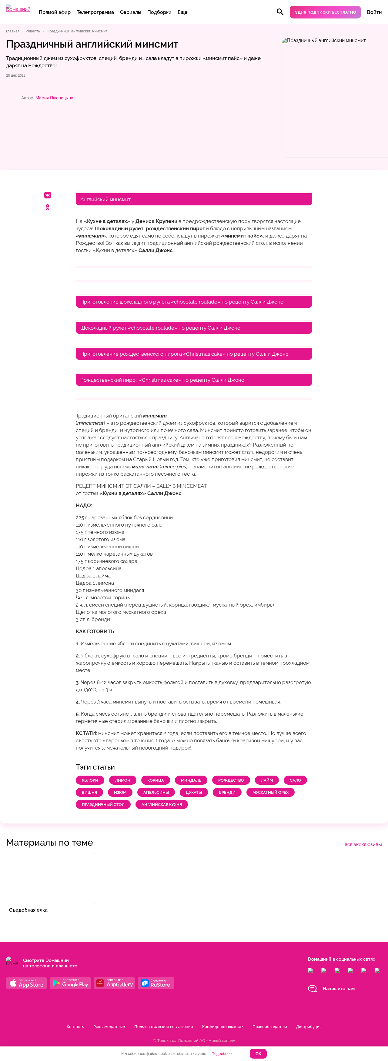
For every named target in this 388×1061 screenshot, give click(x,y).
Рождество (231, 780)
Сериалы (130, 12)
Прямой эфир (55, 12)
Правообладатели (270, 1026)
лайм (267, 780)
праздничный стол (103, 804)
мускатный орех (271, 792)
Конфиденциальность (222, 1026)
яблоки (90, 780)
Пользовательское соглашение (163, 1026)
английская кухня (162, 804)
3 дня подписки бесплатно (325, 12)
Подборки (159, 12)
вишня (89, 792)
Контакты (75, 1026)
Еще (183, 12)
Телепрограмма (95, 12)
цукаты (194, 792)
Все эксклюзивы (363, 845)
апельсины (156, 792)
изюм (120, 792)
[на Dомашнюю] (18, 9)
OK (258, 1054)
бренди (227, 792)
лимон (122, 780)
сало (295, 780)
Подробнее (222, 1054)
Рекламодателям (109, 1026)
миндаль (191, 780)
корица (155, 780)
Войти (374, 12)
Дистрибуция (308, 1026)
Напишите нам (339, 988)
